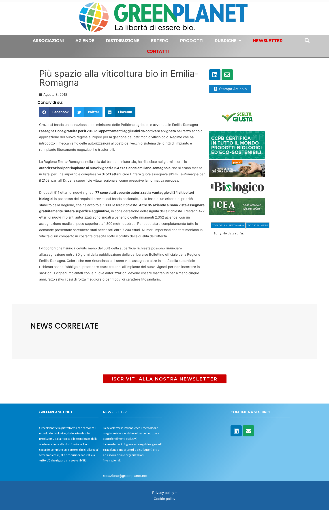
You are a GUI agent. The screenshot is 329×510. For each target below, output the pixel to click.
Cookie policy (164, 499)
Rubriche (226, 40)
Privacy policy (163, 493)
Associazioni (48, 40)
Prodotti (191, 40)
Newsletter (268, 40)
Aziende (84, 40)
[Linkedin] (214, 74)
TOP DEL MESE (258, 225)
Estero (160, 40)
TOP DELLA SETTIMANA (228, 225)
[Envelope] (227, 74)
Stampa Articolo (233, 89)
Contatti (158, 51)
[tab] (228, 225)
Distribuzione (122, 40)
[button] (55, 112)
